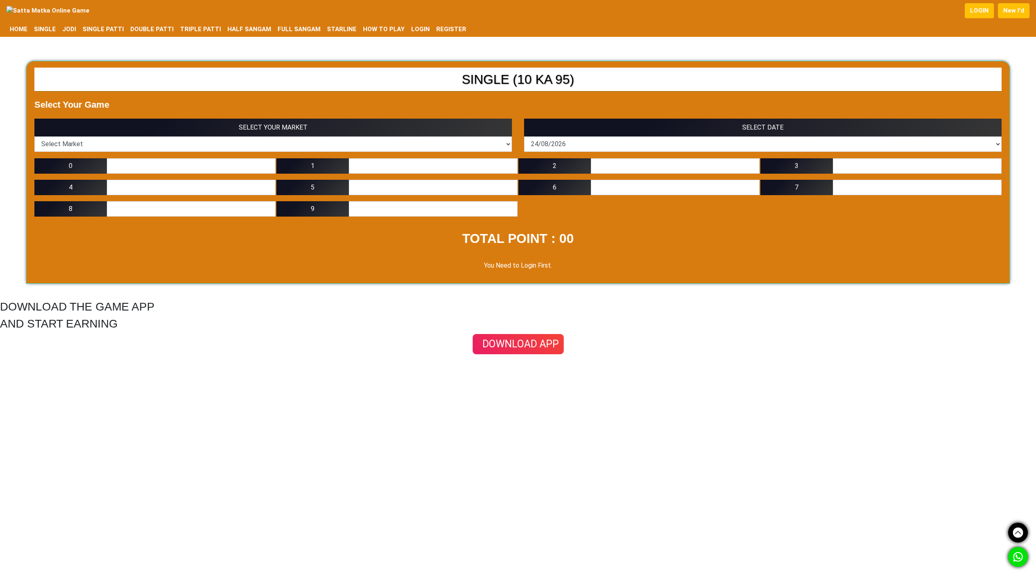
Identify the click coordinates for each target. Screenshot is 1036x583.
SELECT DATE (762, 127)
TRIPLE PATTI (200, 29)
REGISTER (451, 29)
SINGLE (45, 29)
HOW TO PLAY (384, 29)
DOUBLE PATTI (152, 29)
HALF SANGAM (249, 29)
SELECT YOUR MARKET (273, 127)
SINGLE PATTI (103, 29)
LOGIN (979, 10)
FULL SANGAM (299, 29)
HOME (19, 29)
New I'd (1013, 10)
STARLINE (342, 29)
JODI (69, 29)
